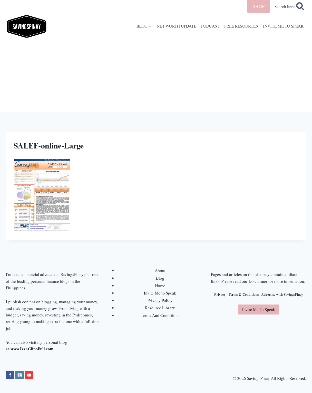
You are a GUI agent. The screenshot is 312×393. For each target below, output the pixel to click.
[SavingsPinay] (26, 26)
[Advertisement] (156, 76)
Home (160, 285)
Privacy (219, 294)
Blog (160, 278)
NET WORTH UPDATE (176, 26)
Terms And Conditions (160, 315)
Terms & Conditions (244, 294)
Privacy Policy (160, 300)
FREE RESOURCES (241, 26)
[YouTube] (29, 375)
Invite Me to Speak (160, 293)
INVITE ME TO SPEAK (283, 26)
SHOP (258, 6)
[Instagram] (19, 375)
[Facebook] (10, 375)
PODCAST (210, 26)
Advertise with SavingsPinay (282, 294)
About (160, 270)
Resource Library (160, 308)
